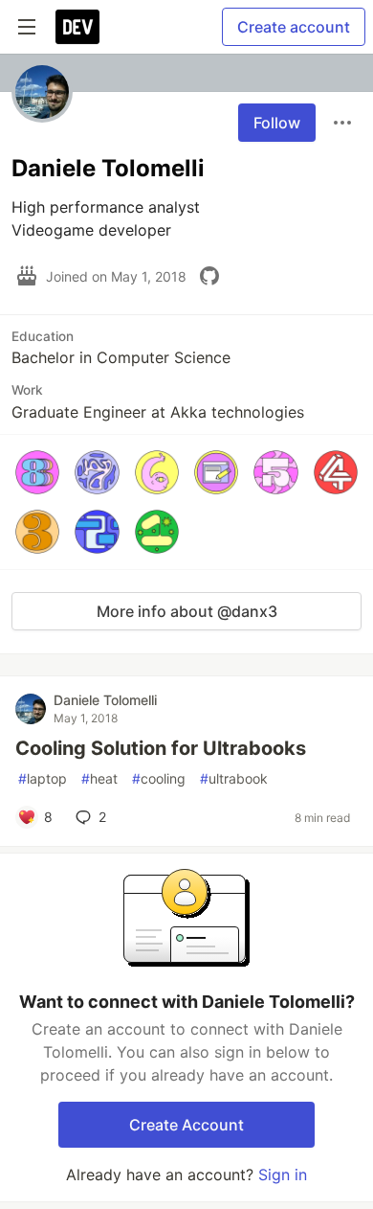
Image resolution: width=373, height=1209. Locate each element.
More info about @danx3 (187, 611)
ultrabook (234, 778)
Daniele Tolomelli (105, 700)
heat (99, 778)
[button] (37, 472)
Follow (276, 122)
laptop (42, 778)
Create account (293, 26)
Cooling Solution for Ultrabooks (160, 748)
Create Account (186, 1124)
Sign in (282, 1174)
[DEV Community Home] (77, 27)
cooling (159, 778)
